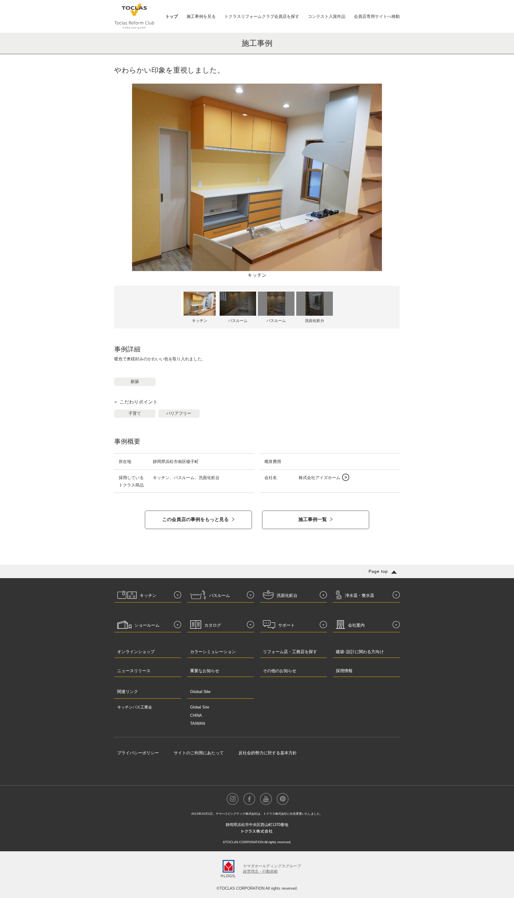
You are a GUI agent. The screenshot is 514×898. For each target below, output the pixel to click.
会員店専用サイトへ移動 (377, 16)
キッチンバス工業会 (134, 707)
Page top (378, 571)
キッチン (257, 275)
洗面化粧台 (314, 320)
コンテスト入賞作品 (326, 16)
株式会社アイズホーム (319, 477)
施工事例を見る (201, 16)
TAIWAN (197, 723)
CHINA (196, 715)
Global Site (199, 707)
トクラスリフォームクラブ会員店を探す (261, 16)
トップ (171, 16)
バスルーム (237, 320)
